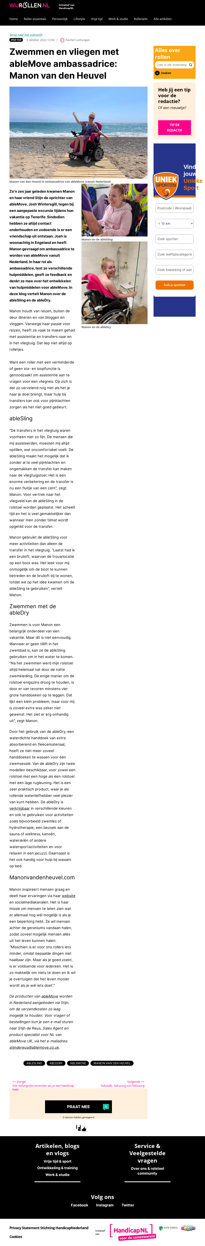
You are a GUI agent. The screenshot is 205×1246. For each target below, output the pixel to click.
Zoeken (166, 73)
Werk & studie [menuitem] (118, 19)
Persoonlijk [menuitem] (60, 19)
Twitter (128, 1205)
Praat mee (87, 1106)
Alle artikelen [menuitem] (163, 19)
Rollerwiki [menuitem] (141, 19)
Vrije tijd (16, 39)
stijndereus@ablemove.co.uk (34, 1047)
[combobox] (175, 239)
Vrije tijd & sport (57, 1161)
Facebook (79, 1205)
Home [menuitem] (13, 19)
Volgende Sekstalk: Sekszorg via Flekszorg (123, 1084)
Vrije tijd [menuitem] (96, 19)
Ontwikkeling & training (57, 1168)
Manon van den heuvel (112, 1063)
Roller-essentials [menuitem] (35, 19)
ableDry (56, 1063)
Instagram (105, 1205)
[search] (190, 65)
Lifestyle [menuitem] (79, 19)
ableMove (49, 996)
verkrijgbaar (19, 808)
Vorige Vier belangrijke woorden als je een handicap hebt (43, 1085)
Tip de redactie (174, 127)
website (68, 895)
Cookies (15, 1236)
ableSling (34, 1063)
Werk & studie (57, 1175)
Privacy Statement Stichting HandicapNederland (48, 1227)
